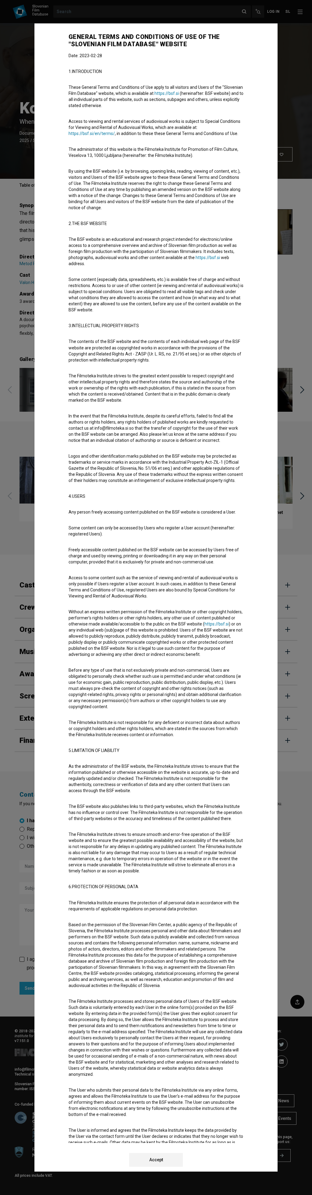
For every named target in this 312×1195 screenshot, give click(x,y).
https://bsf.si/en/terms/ (92, 133)
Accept (156, 1159)
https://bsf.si (166, 93)
